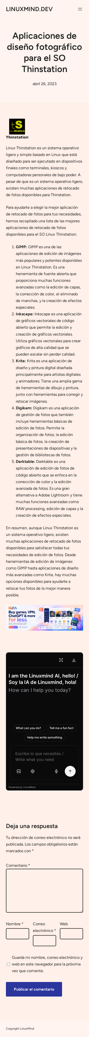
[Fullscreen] (61, 660)
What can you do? (28, 728)
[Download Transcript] (73, 660)
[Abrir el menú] (80, 9)
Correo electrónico (44, 927)
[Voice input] (56, 771)
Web (64, 924)
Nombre (14, 924)
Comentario (18, 865)
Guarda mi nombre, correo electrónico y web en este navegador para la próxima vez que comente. (47, 964)
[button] (18, 771)
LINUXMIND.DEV (29, 9)
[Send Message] (70, 771)
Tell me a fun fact (61, 728)
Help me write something (44, 737)
